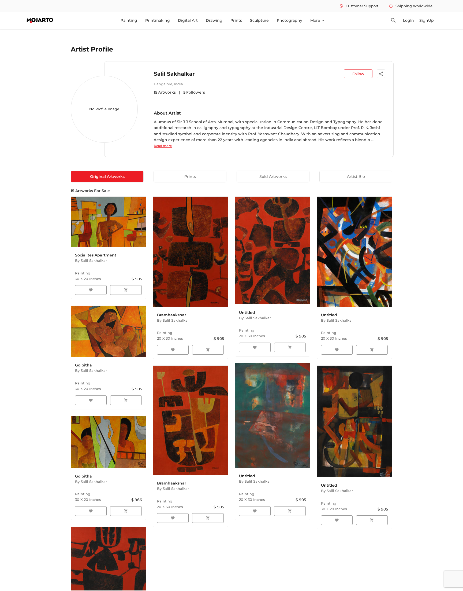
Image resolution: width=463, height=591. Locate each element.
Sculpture (259, 20)
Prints (236, 20)
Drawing (214, 20)
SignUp (426, 20)
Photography (289, 20)
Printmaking (157, 20)
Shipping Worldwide (410, 6)
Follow (358, 74)
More (317, 20)
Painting (129, 20)
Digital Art (188, 20)
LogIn (408, 20)
